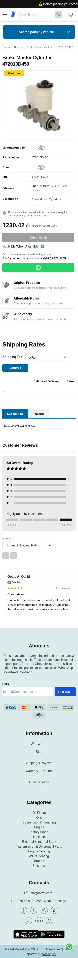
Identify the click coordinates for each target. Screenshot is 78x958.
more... (36, 190)
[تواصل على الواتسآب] (69, 949)
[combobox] (28, 357)
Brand (6, 167)
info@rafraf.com (41, 893)
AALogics (49, 954)
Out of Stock (38, 237)
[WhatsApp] (38, 267)
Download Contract (17, 672)
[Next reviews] (13, 555)
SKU (5, 177)
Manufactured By (14, 147)
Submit (65, 692)
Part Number (10, 157)
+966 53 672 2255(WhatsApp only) (41, 901)
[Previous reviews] (5, 555)
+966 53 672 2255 (54, 258)
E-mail (5, 684)
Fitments (8, 188)
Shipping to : (12, 356)
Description (10, 198)
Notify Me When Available (20, 246)
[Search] (58, 14)
